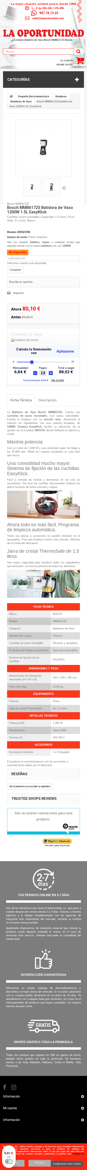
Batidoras (61, 96)
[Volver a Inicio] (11, 96)
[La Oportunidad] (43, 31)
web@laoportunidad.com (48, 18)
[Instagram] (13, 1087)
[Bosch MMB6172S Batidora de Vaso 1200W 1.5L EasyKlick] (43, 148)
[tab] (21, 400)
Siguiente (64, 188)
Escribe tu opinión (21, 281)
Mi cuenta (10, 1108)
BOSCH (40, 430)
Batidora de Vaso (24, 412)
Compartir (15, 269)
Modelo (11, 232)
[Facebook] (4, 1087)
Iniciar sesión (64, 64)
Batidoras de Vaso (21, 101)
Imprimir (18, 293)
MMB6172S (60, 621)
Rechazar (40, 1162)
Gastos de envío (17, 237)
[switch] (9, 1161)
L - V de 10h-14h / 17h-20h (48, 8)
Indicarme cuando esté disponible (26, 263)
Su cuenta (66, 60)
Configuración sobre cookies (67, 1164)
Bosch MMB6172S (50, 412)
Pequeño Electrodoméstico (33, 96)
